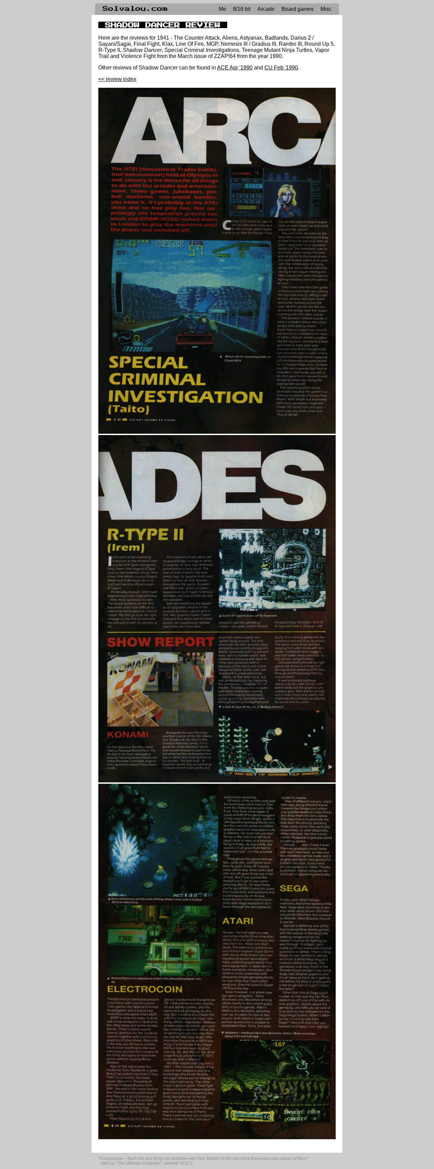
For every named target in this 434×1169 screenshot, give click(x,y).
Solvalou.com (135, 9)
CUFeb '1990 (281, 67)
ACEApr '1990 (235, 67)
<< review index (117, 79)
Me (222, 9)
